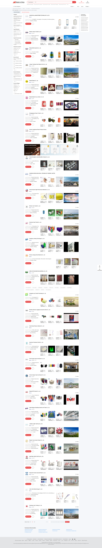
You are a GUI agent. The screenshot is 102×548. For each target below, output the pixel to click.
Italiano (51, 540)
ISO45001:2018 (17, 52)
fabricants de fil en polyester (38, 4)
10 (30, 521)
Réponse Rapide (17, 40)
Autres (16, 53)
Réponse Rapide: (28, 39)
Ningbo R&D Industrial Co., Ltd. (35, 48)
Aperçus (70, 539)
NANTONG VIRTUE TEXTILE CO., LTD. (36, 456)
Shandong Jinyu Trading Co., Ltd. (35, 505)
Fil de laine (45, 287)
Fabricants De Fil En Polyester (86, 19)
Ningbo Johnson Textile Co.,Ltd (35, 31)
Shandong (16, 87)
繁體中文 (30, 540)
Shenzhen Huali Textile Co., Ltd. (35, 222)
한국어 (59, 540)
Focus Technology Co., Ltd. (50, 542)
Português (47, 540)
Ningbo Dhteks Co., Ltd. (33, 80)
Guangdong (17, 86)
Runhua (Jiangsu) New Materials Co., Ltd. (37, 254)
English (23, 540)
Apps (82, 6)
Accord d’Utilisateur (40, 539)
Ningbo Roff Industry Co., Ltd (34, 391)
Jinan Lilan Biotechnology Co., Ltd (35, 489)
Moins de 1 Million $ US (17, 59)
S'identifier (87, 2)
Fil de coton (51, 287)
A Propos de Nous (29, 539)
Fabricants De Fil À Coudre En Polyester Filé (88, 26)
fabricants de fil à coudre (46, 4)
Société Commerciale (17, 31)
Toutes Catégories (17, 6)
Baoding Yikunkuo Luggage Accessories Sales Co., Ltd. (39, 309)
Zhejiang (16, 84)
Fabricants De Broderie (85, 17)
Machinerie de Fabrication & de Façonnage (18, 16)
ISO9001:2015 (17, 48)
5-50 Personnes (17, 73)
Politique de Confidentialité (48, 539)
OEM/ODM (16, 39)
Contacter (28, 23)
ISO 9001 (16, 51)
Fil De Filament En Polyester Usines (71, 530)
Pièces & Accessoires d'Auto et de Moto (18, 25)
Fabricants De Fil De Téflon (56, 529)
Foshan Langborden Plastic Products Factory (37, 129)
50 (34, 521)
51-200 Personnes (18, 74)
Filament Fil (37, 289)
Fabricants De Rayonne (85, 24)
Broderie (42, 289)
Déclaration (34, 539)
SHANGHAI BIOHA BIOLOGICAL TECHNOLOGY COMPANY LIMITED (42, 173)
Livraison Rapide (17, 42)
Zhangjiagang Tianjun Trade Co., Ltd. (36, 113)
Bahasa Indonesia (84, 540)
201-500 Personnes (18, 78)
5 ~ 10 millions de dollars (18, 64)
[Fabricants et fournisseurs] (18, 2)
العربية (62, 540)
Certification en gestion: (29, 72)
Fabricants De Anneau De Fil (43, 529)
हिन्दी (69, 540)
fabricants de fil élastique (54, 4)
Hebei (15, 90)
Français (36, 540)
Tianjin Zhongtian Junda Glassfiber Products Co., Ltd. (39, 157)
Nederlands (66, 540)
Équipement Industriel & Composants (17, 19)
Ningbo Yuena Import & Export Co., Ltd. (36, 440)
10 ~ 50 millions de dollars (18, 68)
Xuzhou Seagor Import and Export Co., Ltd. (37, 374)
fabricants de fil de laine (62, 4)
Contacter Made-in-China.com (57, 539)
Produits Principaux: (28, 19)
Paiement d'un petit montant (17, 44)
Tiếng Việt (79, 540)
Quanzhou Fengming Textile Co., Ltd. (36, 342)
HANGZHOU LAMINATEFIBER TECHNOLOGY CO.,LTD (39, 15)
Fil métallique (69, 287)
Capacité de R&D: (28, 38)
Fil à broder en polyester (30, 289)
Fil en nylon (57, 287)
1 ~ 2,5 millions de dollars (18, 66)
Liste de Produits (17, 12)
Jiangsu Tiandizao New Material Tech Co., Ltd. (38, 64)
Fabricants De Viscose (84, 21)
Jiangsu (16, 89)
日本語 (33, 540)
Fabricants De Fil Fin (69, 529)
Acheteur (72, 6)
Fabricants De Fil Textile (85, 30)
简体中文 (26, 540)
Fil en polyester (28, 287)
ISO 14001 (16, 49)
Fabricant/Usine (17, 33)
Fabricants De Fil (83, 20)
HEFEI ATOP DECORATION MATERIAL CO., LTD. (38, 271)
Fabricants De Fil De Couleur (29, 529)
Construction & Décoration (18, 23)
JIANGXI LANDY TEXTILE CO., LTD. (36, 423)
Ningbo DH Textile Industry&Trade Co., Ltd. (37, 472)
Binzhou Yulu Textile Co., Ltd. (34, 206)
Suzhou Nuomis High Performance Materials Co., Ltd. (39, 189)
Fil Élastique (40, 287)
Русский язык (55, 540)
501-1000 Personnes (18, 79)
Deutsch (43, 540)
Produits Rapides (65, 539)
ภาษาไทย (72, 540)
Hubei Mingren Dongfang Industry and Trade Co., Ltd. (39, 407)
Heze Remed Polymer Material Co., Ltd (36, 326)
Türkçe (76, 540)
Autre (15, 35)
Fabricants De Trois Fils (85, 28)
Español (40, 540)
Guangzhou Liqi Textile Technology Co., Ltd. (37, 293)
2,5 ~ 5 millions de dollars (18, 61)
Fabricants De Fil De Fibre (28, 530)
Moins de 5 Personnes (17, 77)
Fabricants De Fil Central (42, 530)
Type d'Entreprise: (28, 35)
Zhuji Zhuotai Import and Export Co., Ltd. (37, 358)
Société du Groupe (17, 34)
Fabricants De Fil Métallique (85, 27)
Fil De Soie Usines (54, 530)
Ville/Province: (27, 20)
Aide (78, 6)
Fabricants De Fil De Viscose (85, 23)
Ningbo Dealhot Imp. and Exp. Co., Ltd (36, 96)
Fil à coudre (34, 287)
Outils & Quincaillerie (17, 21)
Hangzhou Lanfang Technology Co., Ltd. (37, 238)
